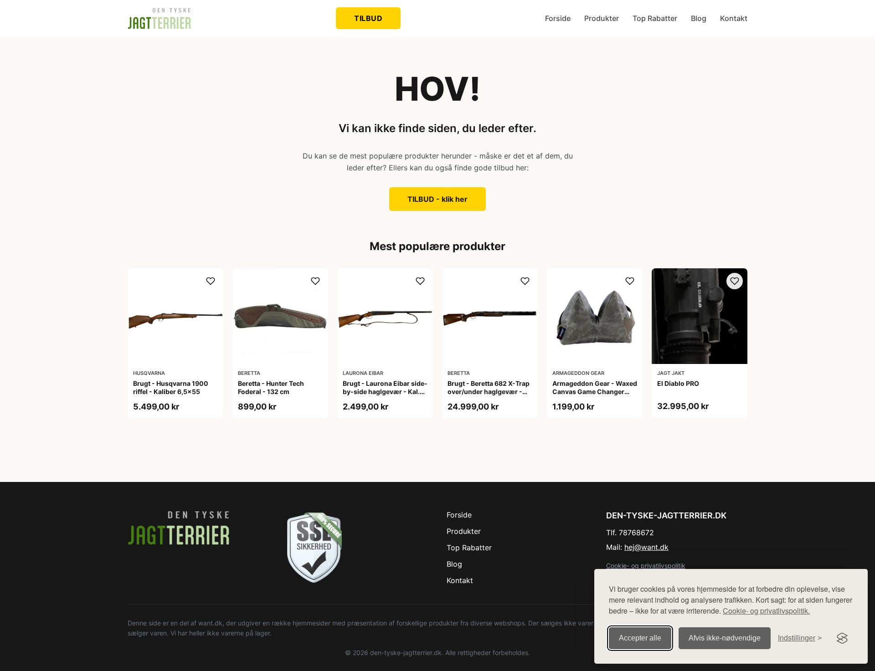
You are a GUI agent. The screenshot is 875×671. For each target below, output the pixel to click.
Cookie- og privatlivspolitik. (766, 610)
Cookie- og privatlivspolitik (645, 565)
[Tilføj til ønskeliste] (210, 281)
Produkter (601, 18)
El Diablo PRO (678, 383)
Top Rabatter (655, 18)
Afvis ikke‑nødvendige (725, 638)
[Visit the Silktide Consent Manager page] (842, 638)
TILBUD (368, 18)
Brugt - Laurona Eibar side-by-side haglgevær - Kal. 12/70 (385, 391)
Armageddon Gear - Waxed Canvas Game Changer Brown (594, 391)
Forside (558, 18)
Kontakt (733, 18)
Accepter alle (640, 638)
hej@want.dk (646, 547)
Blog (698, 18)
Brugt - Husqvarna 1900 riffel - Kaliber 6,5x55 (170, 387)
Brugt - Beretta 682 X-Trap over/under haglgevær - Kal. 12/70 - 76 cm (489, 391)
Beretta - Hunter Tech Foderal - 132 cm (271, 387)
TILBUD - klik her (437, 199)
